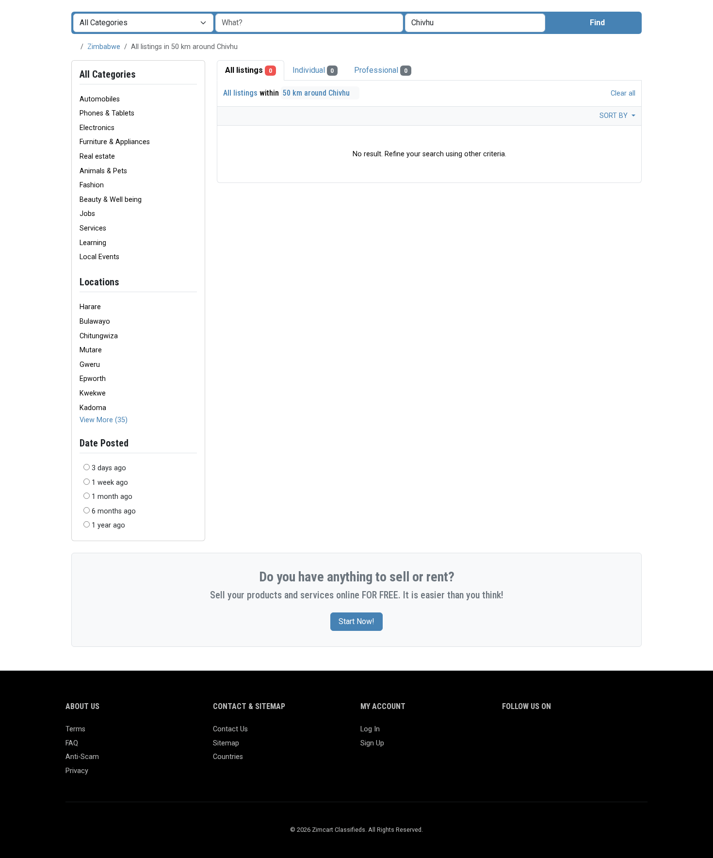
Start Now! (356, 621)
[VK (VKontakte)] (621, 733)
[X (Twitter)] (522, 733)
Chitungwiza (99, 336)
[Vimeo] (606, 733)
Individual (313, 70)
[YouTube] (592, 733)
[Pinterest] (564, 733)
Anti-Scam (82, 757)
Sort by (615, 116)
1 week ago (110, 482)
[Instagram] (536, 733)
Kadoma (93, 408)
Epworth (93, 379)
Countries (228, 757)
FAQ (71, 743)
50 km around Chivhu (317, 93)
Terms (75, 729)
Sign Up (372, 743)
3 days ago (109, 468)
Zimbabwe (103, 47)
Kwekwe (93, 393)
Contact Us (230, 729)
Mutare (91, 350)
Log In (370, 729)
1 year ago (108, 525)
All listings (248, 70)
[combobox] (475, 23)
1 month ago (112, 497)
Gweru (90, 365)
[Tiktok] (578, 733)
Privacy (76, 771)
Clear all (622, 93)
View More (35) (104, 420)
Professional (380, 70)
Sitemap (226, 743)
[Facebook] (508, 733)
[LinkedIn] (550, 733)
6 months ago (114, 511)
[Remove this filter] (193, 282)
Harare (90, 307)
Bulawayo (95, 321)
